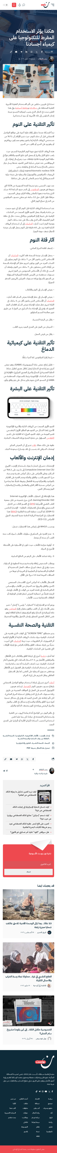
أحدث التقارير (23, 1099)
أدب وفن (37, 1108)
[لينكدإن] (4, 771)
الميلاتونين (34, 189)
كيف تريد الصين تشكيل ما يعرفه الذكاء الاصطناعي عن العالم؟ (21, 793)
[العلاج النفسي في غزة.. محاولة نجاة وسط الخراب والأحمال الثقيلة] (28, 957)
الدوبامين (12, 608)
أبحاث (51, 682)
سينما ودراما (36, 1122)
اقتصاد (37, 1099)
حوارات (25, 1113)
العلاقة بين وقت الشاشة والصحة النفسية (33, 738)
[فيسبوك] (7, 771)
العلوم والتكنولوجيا (23, 743)
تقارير (34, 445)
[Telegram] (39, 1091)
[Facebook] (52, 1091)
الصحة (47, 743)
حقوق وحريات (47, 1108)
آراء (51, 1113)
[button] (52, 5)
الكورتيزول (27, 686)
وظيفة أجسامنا (21, 108)
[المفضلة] (14, 5)
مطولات (25, 1108)
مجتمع (50, 1103)
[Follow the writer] (33, 769)
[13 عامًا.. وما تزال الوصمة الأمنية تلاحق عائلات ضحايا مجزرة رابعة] (28, 904)
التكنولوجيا (19, 735)
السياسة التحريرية (10, 1113)
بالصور (26, 1131)
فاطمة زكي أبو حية (39, 986)
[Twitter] (49, 1091)
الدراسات (29, 223)
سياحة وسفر (36, 1117)
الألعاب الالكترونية (31, 735)
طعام (38, 1127)
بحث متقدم (12, 1117)
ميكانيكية (33, 108)
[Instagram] (42, 1091)
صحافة (37, 1103)
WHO (13, 511)
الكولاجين (50, 438)
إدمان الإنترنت (44, 735)
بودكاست (25, 1117)
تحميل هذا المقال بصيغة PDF (38, 748)
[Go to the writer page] (51, 771)
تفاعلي (25, 1122)
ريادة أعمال (36, 1113)
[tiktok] (36, 1091)
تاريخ (51, 1117)
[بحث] (24, 5)
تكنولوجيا (49, 1131)
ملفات (26, 1103)
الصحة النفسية (8, 735)
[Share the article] (42, 51)
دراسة (43, 656)
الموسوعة (24, 1127)
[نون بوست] (45, 5)
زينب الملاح (43, 59)
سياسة (50, 1099)
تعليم (50, 1127)
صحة (38, 1131)
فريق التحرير (41, 932)
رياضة (50, 1122)
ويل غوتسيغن (41, 1039)
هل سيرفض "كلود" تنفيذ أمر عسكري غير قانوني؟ (29, 832)
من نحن (13, 1099)
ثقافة (38, 1136)
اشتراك (28, 872)
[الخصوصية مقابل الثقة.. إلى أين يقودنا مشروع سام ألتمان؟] (28, 1011)
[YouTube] (46, 1091)
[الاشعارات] (19, 5)
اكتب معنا (13, 1108)
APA (32, 504)
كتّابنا (14, 1103)
